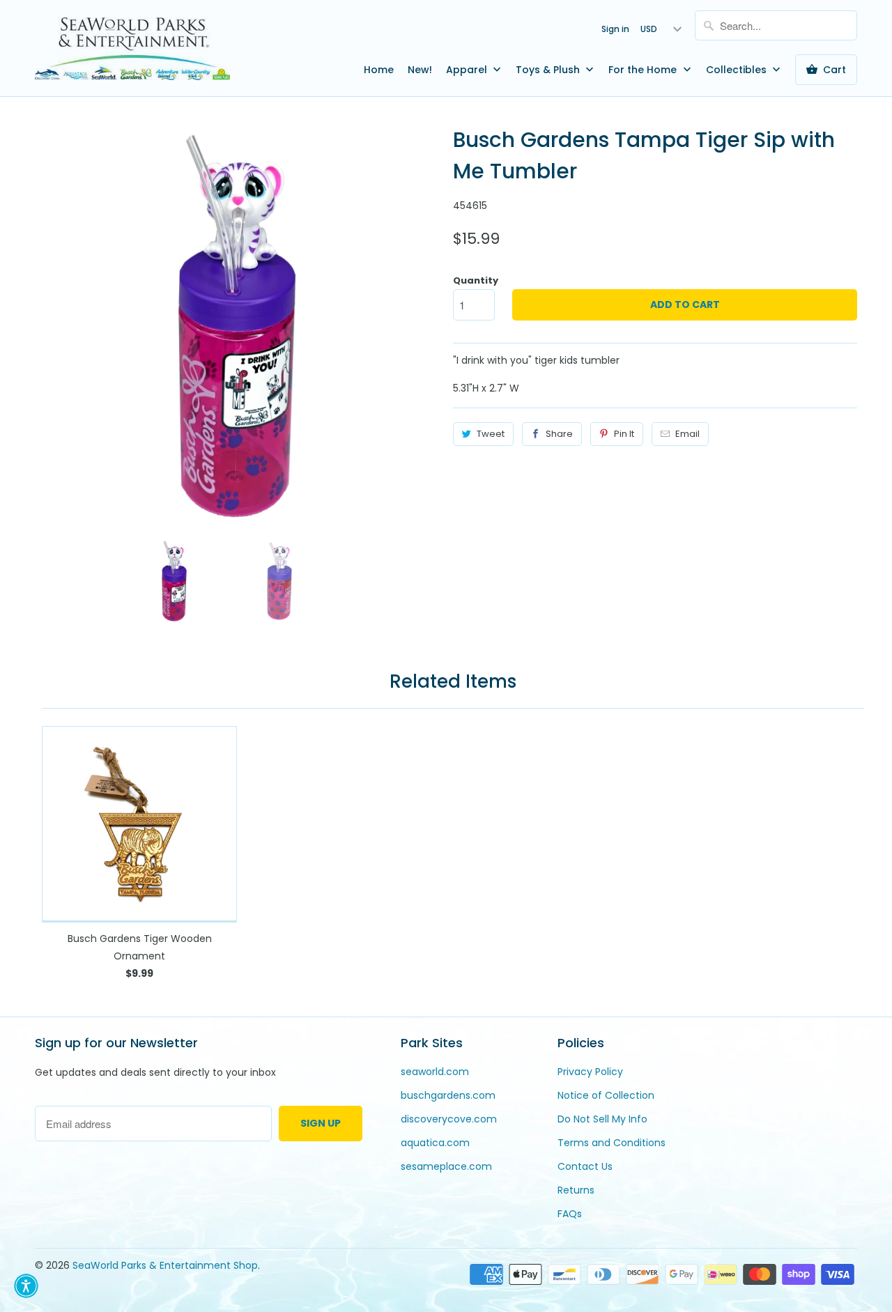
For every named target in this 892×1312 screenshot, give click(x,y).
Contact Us (585, 1166)
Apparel (468, 70)
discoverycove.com (449, 1119)
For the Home (643, 70)
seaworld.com (435, 1072)
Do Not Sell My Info (602, 1119)
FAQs (570, 1214)
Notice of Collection (606, 1095)
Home (379, 70)
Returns (576, 1190)
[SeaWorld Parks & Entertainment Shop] (132, 48)
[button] (26, 1286)
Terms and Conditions (612, 1143)
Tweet (491, 433)
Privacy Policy (590, 1072)
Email (687, 433)
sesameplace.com (446, 1166)
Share (559, 433)
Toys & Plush (549, 70)
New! (420, 70)
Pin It (624, 433)
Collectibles (737, 70)
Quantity (475, 280)
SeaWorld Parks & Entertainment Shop (165, 1265)
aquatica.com (435, 1143)
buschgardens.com (448, 1095)
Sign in (615, 29)
